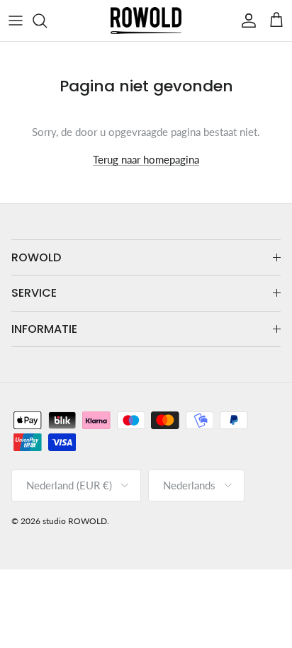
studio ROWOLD (75, 521)
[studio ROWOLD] (146, 20)
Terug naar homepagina (146, 159)
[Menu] (15, 20)
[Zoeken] (46, 20)
